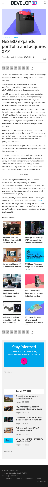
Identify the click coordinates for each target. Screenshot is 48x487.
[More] (27, 68)
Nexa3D (40, 200)
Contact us (39, 479)
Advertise (18, 479)
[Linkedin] (11, 68)
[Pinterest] (15, 68)
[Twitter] (7, 68)
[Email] (23, 68)
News (16, 37)
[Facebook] (3, 68)
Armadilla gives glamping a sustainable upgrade (27, 398)
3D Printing (7, 37)
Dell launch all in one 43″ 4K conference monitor (27, 430)
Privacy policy (41, 481)
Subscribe (29, 479)
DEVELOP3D (29, 57)
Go (24, 361)
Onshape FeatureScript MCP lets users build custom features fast (29, 419)
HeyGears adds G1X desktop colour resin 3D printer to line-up (29, 408)
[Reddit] (19, 68)
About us (9, 479)
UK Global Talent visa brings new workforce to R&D (29, 440)
